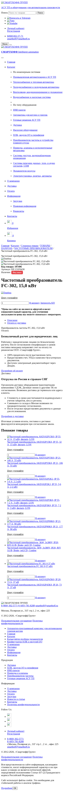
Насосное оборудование (25, 130)
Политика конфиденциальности (22, 622)
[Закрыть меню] (10, 44)
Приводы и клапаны (17, 673)
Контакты (12, 216)
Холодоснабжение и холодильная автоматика (36, 87)
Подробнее (6, 788)
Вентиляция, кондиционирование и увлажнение (38, 92)
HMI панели (19, 110)
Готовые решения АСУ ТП (26, 120)
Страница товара (29, 245)
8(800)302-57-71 (15, 36)
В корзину (34, 303)
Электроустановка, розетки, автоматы (32, 176)
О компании (13, 181)
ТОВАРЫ (45, 245)
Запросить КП (47, 303)
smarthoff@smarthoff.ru (18, 38)
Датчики (17, 125)
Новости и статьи (16, 699)
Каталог (11, 67)
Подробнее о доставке (12, 416)
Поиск (4, 12)
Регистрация (13, 31)
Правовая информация (24, 206)
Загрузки (17, 201)
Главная (11, 62)
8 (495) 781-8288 (26, 605)
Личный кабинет (15, 28)
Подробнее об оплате (12, 370)
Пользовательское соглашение (16, 620)
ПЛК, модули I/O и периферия (28, 135)
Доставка (12, 186)
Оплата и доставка (16, 323)
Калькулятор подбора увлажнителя (25, 639)
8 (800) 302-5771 (9, 605)
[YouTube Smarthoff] (9, 726)
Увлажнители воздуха (24, 171)
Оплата (11, 191)
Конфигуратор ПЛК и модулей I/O (24, 641)
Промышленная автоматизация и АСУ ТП (34, 77)
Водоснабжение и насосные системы (32, 97)
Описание (12, 320)
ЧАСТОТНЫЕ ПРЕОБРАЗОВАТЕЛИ (33, 248)
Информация (13, 196)
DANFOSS (6, 248)
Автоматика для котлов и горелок (30, 115)
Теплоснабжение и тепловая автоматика (33, 82)
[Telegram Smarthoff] (9, 716)
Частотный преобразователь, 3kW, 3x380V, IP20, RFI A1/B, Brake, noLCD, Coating (34, 549)
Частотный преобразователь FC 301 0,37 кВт (30, 566)
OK (15, 788)
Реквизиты (18, 211)
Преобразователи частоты (20, 676)
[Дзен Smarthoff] (9, 721)
